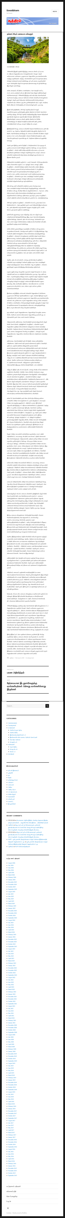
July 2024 (10, 922)
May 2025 (11, 899)
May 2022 (11, 984)
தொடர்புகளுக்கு (12, 1196)
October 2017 (12, 1116)
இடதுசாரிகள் (12, 804)
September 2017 (12, 1118)
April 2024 (11, 930)
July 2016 (10, 1151)
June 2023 (11, 953)
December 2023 (12, 939)
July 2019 (10, 1066)
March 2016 (11, 1161)
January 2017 (11, 1137)
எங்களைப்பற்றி (11, 1191)
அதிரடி (10, 787)
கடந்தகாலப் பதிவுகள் (14, 1186)
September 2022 (12, 975)
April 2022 (11, 987)
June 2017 (11, 1125)
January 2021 (11, 1023)
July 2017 (10, 1123)
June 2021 (11, 1011)
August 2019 (11, 1063)
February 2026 (12, 877)
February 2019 (12, 1077)
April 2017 (11, 1130)
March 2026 (11, 875)
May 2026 (11, 870)
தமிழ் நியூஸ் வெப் (13, 780)
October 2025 (12, 887)
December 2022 (12, 968)
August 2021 (11, 1006)
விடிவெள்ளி (11, 797)
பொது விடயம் (13, 749)
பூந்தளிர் (10, 773)
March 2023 (11, 961)
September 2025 (12, 889)
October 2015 (12, 1173)
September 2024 (12, 918)
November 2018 (12, 1085)
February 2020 (12, 1049)
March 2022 (11, 989)
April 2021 (11, 1015)
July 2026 (10, 865)
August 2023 (11, 949)
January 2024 (11, 937)
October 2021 (12, 1001)
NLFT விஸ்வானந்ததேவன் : (23, 846)
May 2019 (11, 1070)
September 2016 (12, 1147)
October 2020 (12, 1030)
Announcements (12, 723)
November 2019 (12, 1056)
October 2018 (12, 1087)
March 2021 (11, 1018)
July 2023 (10, 951)
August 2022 (11, 977)
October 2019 (12, 1058)
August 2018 (11, 1092)
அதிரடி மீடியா (12, 789)
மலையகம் (11, 785)
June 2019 (11, 1068)
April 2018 (11, 1101)
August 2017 (11, 1120)
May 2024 (11, 927)
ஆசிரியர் (12, 658)
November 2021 (12, 999)
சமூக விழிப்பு (13, 747)
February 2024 (12, 934)
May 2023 (11, 956)
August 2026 (11, 863)
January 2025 (11, 908)
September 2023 (12, 946)
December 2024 (12, 910)
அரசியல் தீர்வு (14, 732)
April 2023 (11, 958)
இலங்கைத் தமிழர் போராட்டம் (18, 735)
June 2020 (11, 1039)
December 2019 (12, 1054)
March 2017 (11, 1132)
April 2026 (11, 872)
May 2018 (11, 1099)
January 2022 (11, 994)
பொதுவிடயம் (13, 742)
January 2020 (11, 1051)
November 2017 (12, 1113)
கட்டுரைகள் (11, 728)
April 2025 (11, 901)
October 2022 (12, 973)
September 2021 (12, 1004)
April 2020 (11, 1044)
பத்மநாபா (10, 782)
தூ (9, 775)
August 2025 (11, 891)
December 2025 (12, 882)
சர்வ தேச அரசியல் (15, 740)
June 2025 (11, 896)
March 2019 (11, 1075)
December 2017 (12, 1111)
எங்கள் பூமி (11, 799)
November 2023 (12, 942)
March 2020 (11, 1046)
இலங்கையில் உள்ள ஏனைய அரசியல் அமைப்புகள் (23, 737)
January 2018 (11, 1108)
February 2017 (12, 1135)
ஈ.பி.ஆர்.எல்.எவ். (12, 792)
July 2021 (10, 1008)
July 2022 (10, 980)
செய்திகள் (11, 754)
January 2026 (11, 879)
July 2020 (10, 1037)
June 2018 (11, 1097)
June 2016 (11, 1154)
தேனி (9, 777)
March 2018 (11, 1104)
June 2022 (11, 982)
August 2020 (11, 1035)
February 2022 (12, 992)
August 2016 (11, 1149)
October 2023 (12, 944)
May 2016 (11, 1156)
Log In (9, 1201)
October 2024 (12, 915)
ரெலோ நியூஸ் (12, 794)
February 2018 (12, 1106)
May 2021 (11, 1013)
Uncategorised (30, 658)
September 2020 (12, 1032)
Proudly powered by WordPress (20, 1213)
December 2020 (12, 1025)
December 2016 (12, 1139)
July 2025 (10, 894)
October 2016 (12, 1144)
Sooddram (13, 10)
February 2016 (12, 1163)
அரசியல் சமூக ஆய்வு (16, 730)
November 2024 (12, 913)
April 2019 (11, 1073)
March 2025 (11, 903)
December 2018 (12, 1082)
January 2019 (11, 1080)
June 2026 (11, 868)
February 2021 (12, 1020)
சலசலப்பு (10, 801)
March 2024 (11, 932)
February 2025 (12, 906)
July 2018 (10, 1094)
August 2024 (11, 920)
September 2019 (12, 1061)
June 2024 (11, 925)
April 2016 (11, 1159)
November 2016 (12, 1142)
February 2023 (12, 963)
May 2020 (11, 1042)
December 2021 (12, 996)
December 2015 (12, 1168)
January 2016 (11, 1166)
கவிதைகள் (11, 744)
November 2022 (12, 970)
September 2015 (12, 1175)
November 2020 (12, 1027)
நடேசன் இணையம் (13, 770)
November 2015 (12, 1170)
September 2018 (12, 1089)
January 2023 (11, 965)
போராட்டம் (12, 751)
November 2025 (12, 884)
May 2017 (11, 1128)
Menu (55, 11)
